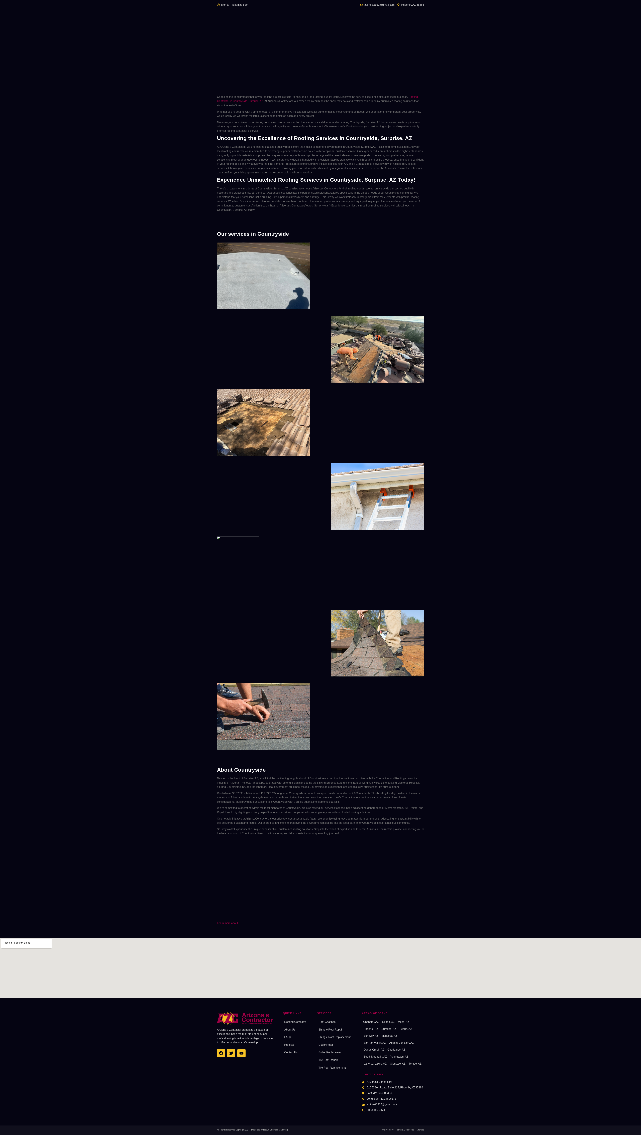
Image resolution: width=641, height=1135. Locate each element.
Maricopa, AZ (389, 1035)
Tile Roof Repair (328, 1060)
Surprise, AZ (388, 1029)
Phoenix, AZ (371, 1029)
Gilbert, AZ (388, 1021)
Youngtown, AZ (399, 1056)
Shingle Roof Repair (330, 1029)
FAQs (287, 1037)
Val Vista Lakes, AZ (375, 1063)
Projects (289, 1044)
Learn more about (227, 923)
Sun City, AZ (371, 1035)
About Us (289, 1029)
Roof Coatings (327, 1021)
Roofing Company (295, 1021)
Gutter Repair (326, 1044)
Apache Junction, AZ (401, 1042)
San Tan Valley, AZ (375, 1042)
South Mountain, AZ (375, 1056)
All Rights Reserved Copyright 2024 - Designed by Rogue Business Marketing (252, 1130)
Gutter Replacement (330, 1052)
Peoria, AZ (405, 1029)
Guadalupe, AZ (396, 1049)
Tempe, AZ (415, 1063)
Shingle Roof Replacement (334, 1037)
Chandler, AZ (371, 1021)
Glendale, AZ (397, 1063)
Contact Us (290, 1052)
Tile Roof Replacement (332, 1067)
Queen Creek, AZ (374, 1049)
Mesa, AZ (403, 1021)
